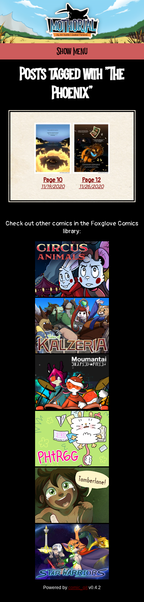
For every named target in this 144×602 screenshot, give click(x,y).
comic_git (78, 587)
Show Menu (72, 51)
